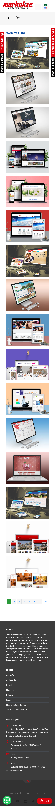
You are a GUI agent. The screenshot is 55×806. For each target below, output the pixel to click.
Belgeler (9, 695)
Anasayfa (10, 675)
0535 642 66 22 (16, 770)
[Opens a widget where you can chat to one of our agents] (44, 801)
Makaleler (10, 690)
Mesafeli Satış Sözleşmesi (16, 705)
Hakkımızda (11, 680)
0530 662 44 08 (30, 767)
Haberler (10, 685)
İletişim (9, 700)
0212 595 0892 (17, 767)
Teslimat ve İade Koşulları (16, 710)
